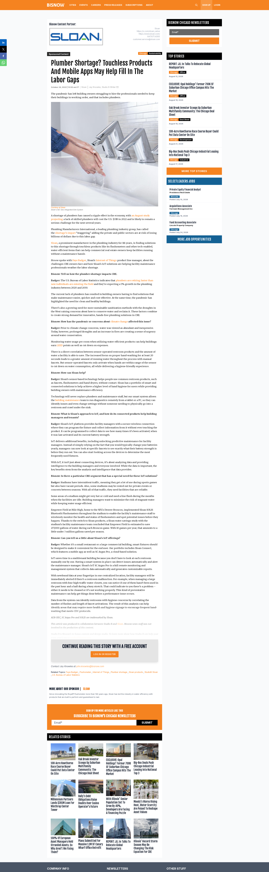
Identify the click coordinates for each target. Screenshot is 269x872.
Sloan (84, 87)
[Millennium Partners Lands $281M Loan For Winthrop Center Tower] (63, 797)
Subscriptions (134, 5)
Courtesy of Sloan (58, 207)
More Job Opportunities (194, 239)
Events (83, 5)
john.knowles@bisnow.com (90, 666)
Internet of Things (106, 260)
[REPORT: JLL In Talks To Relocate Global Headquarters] (118, 836)
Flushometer (85, 672)
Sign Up (206, 5)
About (149, 5)
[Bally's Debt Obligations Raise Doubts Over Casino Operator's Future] (91, 797)
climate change (119, 321)
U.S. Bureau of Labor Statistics (66, 675)
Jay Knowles (66, 666)
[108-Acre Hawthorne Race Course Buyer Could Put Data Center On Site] (63, 760)
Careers (96, 5)
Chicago (143, 53)
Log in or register (104, 654)
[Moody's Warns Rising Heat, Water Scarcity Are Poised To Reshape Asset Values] (146, 797)
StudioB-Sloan (151, 672)
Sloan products (136, 672)
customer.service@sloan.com (146, 39)
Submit (147, 722)
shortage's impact (65, 232)
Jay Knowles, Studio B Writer (102, 87)
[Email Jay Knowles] (117, 87)
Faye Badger (79, 260)
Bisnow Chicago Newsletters (188, 23)
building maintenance (67, 400)
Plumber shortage (119, 672)
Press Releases (113, 5)
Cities (72, 5)
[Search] (196, 5)
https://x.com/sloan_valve (148, 31)
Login (217, 5)
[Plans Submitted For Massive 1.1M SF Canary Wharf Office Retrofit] (91, 836)
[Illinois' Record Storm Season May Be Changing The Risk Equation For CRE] (146, 836)
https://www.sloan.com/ (149, 34)
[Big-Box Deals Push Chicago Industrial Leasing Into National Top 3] (146, 760)
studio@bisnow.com (80, 637)
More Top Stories (194, 171)
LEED (60, 345)
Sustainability (155, 53)
